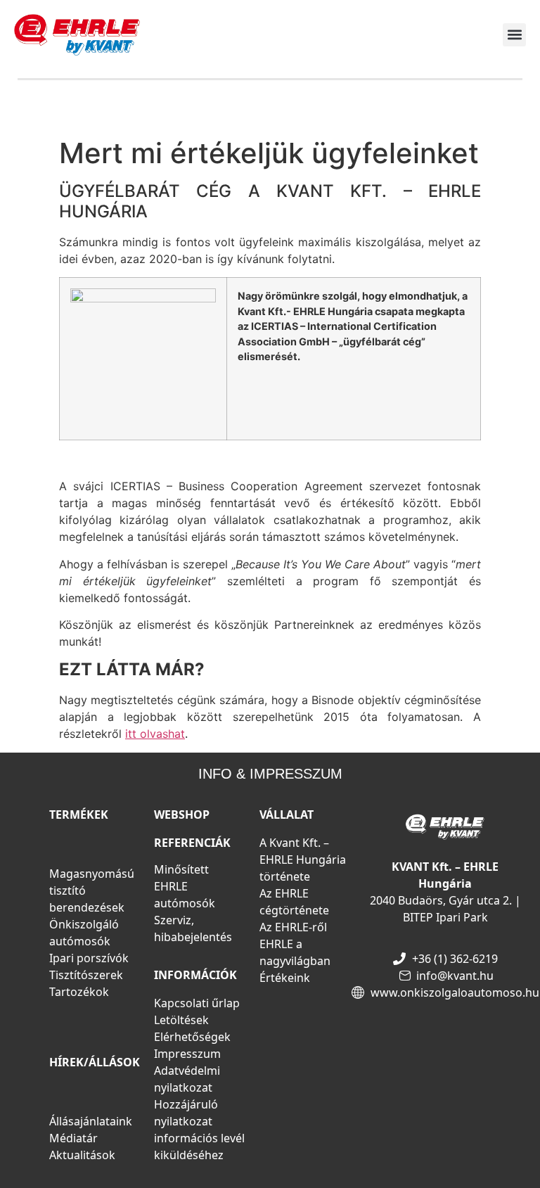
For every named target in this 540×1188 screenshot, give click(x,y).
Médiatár (73, 1138)
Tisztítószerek (86, 975)
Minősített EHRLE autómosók (184, 886)
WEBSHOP (182, 814)
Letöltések (181, 1020)
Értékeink (284, 977)
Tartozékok (79, 991)
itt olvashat (155, 734)
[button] (514, 34)
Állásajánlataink (90, 1121)
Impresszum (187, 1053)
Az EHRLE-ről (293, 927)
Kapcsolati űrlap (197, 1003)
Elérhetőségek (192, 1037)
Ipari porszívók (89, 958)
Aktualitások (82, 1155)
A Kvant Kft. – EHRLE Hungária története (302, 859)
